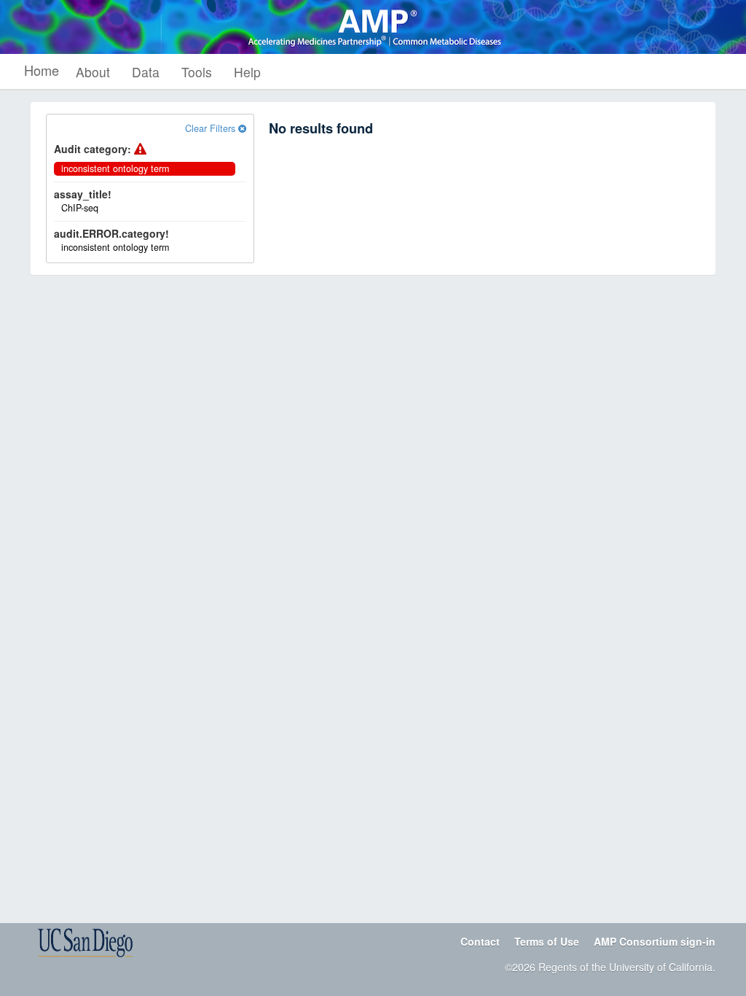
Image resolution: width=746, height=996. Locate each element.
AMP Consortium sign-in (654, 941)
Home (41, 70)
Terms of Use (546, 941)
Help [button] (247, 72)
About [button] (93, 72)
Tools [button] (196, 72)
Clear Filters (211, 128)
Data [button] (146, 72)
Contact (480, 941)
